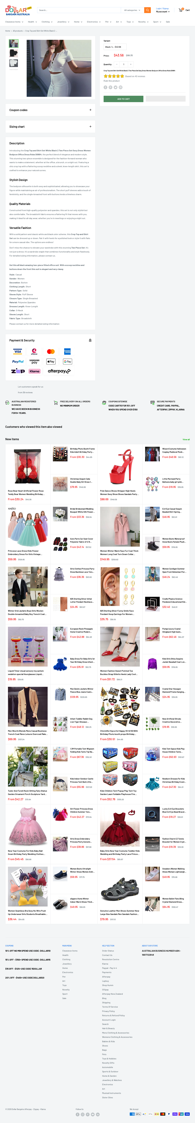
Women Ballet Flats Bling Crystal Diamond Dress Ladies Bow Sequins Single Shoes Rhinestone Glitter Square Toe (173, 900)
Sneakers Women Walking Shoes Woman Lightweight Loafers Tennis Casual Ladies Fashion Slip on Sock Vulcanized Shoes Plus (174, 870)
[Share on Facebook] (105, 87)
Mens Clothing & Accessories (115, 1032)
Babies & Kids (108, 1041)
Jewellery (61, 21)
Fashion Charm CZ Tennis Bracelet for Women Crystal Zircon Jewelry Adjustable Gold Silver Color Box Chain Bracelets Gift (174, 841)
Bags (104, 1050)
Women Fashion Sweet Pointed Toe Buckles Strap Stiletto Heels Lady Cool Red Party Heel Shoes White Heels (118, 672)
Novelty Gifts (108, 1062)
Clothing (46, 21)
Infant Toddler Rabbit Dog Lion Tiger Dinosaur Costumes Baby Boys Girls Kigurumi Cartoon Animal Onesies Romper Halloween (82, 721)
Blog (104, 998)
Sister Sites (107, 1097)
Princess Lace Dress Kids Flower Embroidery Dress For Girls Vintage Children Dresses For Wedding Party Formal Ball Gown (25, 553)
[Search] (147, 10)
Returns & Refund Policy (113, 1015)
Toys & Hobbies (109, 1058)
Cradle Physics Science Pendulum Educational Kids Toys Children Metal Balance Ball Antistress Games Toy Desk (174, 601)
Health (31, 21)
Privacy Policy (108, 1011)
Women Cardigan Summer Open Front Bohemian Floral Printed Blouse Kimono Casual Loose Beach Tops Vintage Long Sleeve (174, 570)
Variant (107, 40)
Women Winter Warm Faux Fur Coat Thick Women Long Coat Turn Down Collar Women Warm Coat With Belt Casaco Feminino (119, 553)
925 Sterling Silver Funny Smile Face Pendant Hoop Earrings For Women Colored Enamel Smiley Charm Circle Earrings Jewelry (117, 612)
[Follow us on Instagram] (82, 1114)
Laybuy (105, 981)
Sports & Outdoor (110, 1071)
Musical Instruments (111, 1093)
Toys (129, 21)
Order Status (108, 950)
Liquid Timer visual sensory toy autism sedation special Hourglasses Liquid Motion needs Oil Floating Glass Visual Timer (26, 672)
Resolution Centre (110, 959)
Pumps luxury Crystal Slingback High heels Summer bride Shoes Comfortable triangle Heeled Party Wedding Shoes (171, 631)
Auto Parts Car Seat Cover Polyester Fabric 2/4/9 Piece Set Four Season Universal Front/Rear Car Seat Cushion (81, 541)
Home (76, 21)
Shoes (105, 1045)
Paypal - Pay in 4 (109, 968)
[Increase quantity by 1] (131, 64)
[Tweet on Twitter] (115, 87)
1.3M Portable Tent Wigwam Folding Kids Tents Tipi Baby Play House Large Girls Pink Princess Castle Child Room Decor (82, 751)
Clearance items (12, 21)
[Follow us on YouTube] (93, 1114)
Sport (155, 21)
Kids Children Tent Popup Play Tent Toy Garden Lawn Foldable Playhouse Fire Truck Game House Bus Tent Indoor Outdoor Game (118, 792)
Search (105, 1024)
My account (162, 11)
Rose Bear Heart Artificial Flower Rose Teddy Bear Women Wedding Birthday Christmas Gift (26, 492)
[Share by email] (120, 87)
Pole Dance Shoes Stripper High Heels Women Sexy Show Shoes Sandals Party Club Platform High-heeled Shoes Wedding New (120, 492)
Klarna (105, 963)
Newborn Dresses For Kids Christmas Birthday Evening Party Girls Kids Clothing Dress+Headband (174, 780)
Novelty (142, 21)
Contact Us (107, 955)
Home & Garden (109, 1076)
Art (117, 21)
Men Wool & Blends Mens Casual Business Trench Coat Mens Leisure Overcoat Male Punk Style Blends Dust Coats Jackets (27, 733)
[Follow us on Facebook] (77, 1114)
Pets (104, 1054)
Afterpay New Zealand (112, 994)
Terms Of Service (110, 1006)
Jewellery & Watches (112, 1080)
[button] (166, 99)
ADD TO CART (123, 99)
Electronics (92, 21)
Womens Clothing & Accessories (117, 1037)
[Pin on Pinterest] (110, 87)
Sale (168, 21)
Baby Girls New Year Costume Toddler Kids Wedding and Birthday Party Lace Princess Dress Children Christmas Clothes (120, 853)
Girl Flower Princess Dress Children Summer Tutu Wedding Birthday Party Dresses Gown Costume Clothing (81, 811)
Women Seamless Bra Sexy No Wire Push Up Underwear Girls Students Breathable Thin (27, 912)
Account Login (109, 1019)
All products (18, 31)
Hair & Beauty (108, 1028)
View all (186, 439)
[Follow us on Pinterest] (88, 1114)
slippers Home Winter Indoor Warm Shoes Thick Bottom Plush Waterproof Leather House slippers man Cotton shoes (82, 900)
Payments (106, 972)
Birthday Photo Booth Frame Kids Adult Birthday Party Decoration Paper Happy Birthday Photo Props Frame (82, 451)
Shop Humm (107, 985)
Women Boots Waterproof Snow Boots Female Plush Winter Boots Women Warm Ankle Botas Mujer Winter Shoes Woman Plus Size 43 (174, 541)
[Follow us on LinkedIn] (98, 1114)
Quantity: (108, 64)
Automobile (107, 1067)
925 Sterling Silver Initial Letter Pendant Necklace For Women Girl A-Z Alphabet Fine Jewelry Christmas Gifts (81, 601)
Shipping (106, 1002)
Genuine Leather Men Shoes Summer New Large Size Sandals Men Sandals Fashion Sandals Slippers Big (119, 912)
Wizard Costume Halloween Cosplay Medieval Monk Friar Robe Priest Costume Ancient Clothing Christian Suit (174, 451)
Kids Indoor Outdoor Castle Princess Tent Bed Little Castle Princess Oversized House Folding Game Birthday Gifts (81, 780)
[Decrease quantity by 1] (117, 64)
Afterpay (106, 976)
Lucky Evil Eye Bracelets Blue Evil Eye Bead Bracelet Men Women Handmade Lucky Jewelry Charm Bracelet (174, 811)
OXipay (105, 989)
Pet (107, 21)
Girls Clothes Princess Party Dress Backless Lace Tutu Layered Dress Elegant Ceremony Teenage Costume (82, 570)
